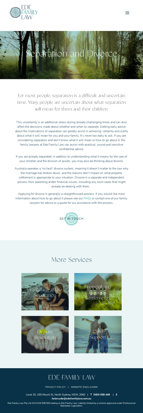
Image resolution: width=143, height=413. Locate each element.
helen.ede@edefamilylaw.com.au (71, 398)
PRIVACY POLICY (55, 387)
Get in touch (72, 219)
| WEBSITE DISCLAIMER (83, 387)
